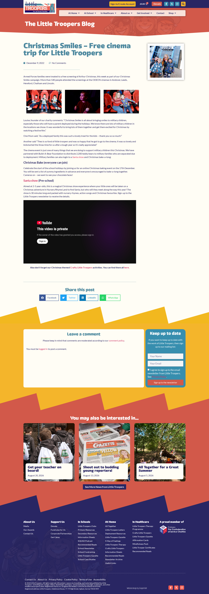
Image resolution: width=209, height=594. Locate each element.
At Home (110, 521)
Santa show (78, 157)
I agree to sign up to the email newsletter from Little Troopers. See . (164, 373)
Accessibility (99, 579)
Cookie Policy (70, 579)
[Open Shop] (175, 13)
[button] (49, 298)
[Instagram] (177, 4)
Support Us (58, 521)
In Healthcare (141, 521)
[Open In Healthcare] (115, 13)
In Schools (84, 521)
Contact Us (30, 579)
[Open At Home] (79, 13)
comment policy (116, 340)
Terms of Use (85, 579)
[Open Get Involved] (151, 13)
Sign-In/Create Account (122, 4)
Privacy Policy (159, 376)
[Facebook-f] (166, 4)
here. (127, 267)
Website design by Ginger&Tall (137, 588)
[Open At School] (95, 13)
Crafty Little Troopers (81, 267)
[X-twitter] (172, 4)
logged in (43, 349)
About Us (29, 521)
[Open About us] (132, 13)
